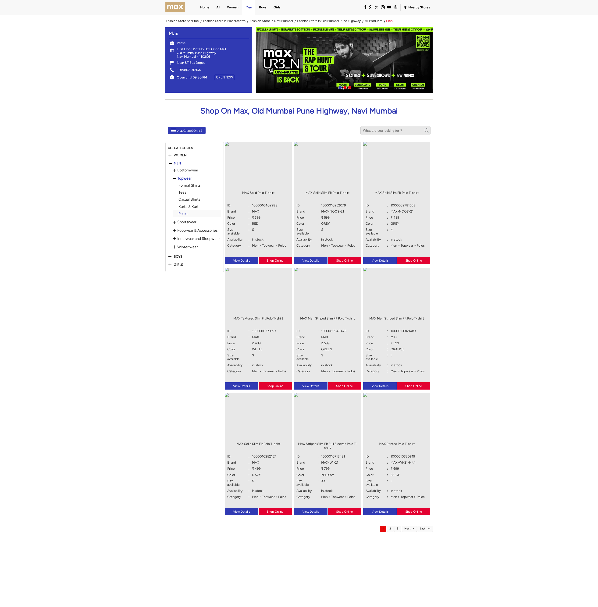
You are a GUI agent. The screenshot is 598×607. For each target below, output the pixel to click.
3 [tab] (349, 87)
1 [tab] (339, 87)
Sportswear (186, 222)
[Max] (175, 7)
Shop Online (275, 260)
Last (422, 528)
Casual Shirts (189, 199)
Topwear (184, 178)
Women (180, 155)
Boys (178, 257)
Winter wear (187, 247)
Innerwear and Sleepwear (198, 239)
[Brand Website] (395, 7)
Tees (182, 192)
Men (177, 163)
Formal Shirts (189, 185)
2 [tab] (344, 87)
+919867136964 (189, 70)
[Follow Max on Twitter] (376, 7)
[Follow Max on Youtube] (389, 7)
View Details (241, 260)
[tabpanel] (344, 60)
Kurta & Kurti (188, 206)
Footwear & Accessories (197, 230)
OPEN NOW (224, 77)
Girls (178, 265)
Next (407, 528)
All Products (373, 21)
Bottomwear (187, 170)
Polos (182, 213)
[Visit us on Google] (370, 7)
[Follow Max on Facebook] (364, 7)
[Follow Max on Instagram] (382, 7)
